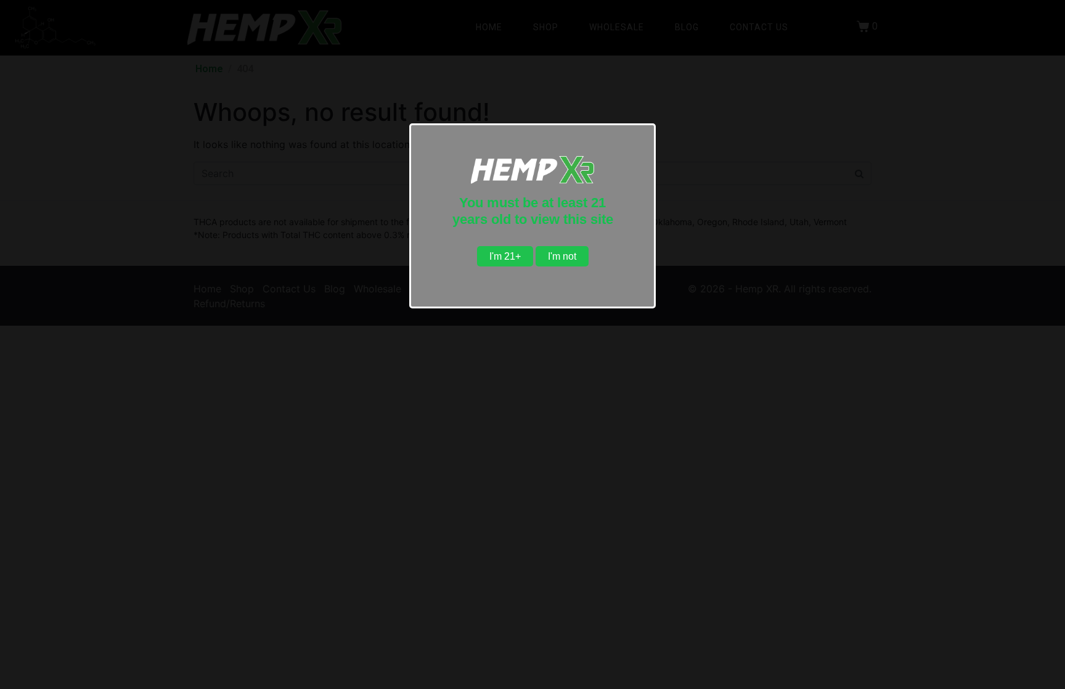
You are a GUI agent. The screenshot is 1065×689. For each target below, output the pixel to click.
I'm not (562, 256)
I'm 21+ (505, 256)
